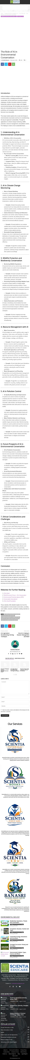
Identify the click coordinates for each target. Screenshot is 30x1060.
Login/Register (24, 1053)
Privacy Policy (23, 1050)
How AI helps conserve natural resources (9, 620)
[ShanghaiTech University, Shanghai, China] (5, 1008)
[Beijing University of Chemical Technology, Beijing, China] (5, 1017)
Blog (19, 1053)
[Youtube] (21, 653)
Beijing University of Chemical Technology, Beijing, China (17, 1014)
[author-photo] (15, 644)
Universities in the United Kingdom (9, 1042)
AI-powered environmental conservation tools (10, 617)
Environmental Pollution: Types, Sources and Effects (18, 953)
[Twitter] (6, 64)
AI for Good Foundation (10, 601)
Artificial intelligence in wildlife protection (10, 618)
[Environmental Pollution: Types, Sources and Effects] (5, 955)
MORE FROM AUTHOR (19, 658)
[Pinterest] (9, 64)
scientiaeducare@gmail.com (17, 983)
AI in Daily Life (22, 13)
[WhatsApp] (13, 64)
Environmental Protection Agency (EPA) (14, 597)
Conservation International (10, 599)
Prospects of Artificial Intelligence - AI (11, 13)
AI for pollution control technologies (12, 614)
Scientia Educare (5, 60)
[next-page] (16, 674)
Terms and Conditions (14, 1050)
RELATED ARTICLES (10, 658)
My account (15, 1055)
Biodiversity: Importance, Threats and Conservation (18, 921)
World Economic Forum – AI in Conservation (15, 595)
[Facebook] (2, 64)
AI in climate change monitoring (8, 615)
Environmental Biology (10, 917)
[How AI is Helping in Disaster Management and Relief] (5, 664)
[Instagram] (11, 653)
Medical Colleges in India (6, 1039)
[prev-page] (14, 674)
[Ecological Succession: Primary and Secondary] (5, 947)
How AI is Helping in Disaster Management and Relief (23, 634)
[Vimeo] (19, 653)
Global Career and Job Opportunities (9, 1034)
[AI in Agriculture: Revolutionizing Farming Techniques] (15, 664)
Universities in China (14, 1001)
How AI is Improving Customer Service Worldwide (24, 669)
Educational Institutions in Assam (8, 1037)
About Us (5, 1050)
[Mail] (15, 653)
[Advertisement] (15, 34)
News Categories (12, 1053)
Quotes (2, 1032)
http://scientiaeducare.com (15, 651)
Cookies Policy (6, 1051)
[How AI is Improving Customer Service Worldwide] (24, 664)
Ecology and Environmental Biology (16, 924)
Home (2, 13)
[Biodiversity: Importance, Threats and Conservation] (5, 923)
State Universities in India (7, 1030)
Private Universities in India (7, 1027)
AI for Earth (7, 593)
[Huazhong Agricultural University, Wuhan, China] (5, 1000)
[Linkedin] (13, 653)
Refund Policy (24, 1051)
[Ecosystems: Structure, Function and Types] (5, 931)
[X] (17, 653)
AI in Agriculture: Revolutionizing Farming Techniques (7, 634)
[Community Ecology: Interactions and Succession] (5, 939)
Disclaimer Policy (15, 1051)
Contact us (4, 1053)
